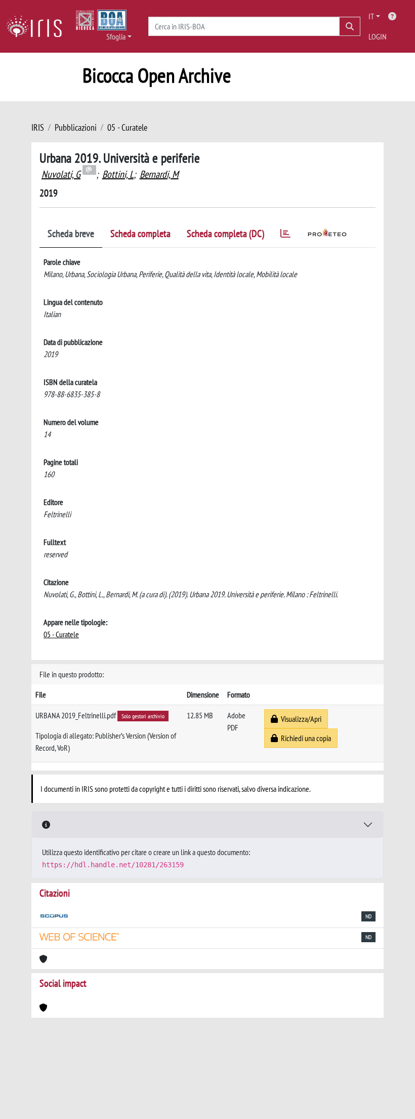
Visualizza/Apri (299, 719)
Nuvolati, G (61, 174)
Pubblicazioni (76, 127)
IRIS (37, 127)
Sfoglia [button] (116, 36)
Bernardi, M (159, 174)
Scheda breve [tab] (71, 233)
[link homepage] (38, 26)
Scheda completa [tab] (140, 233)
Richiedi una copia (304, 738)
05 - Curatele (127, 127)
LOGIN (377, 36)
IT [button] (371, 16)
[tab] (285, 235)
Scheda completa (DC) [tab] (225, 233)
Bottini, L (118, 174)
